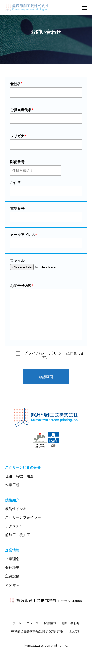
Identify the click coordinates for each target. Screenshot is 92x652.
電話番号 (17, 209)
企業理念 (12, 559)
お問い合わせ (70, 623)
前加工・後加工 (17, 535)
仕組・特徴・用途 (19, 476)
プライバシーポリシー (44, 353)
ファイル (17, 261)
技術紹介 (12, 500)
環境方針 (74, 631)
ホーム (16, 623)
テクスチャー (16, 526)
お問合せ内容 (21, 286)
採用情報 (50, 623)
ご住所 (15, 182)
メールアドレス (23, 235)
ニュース (33, 623)
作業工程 (12, 485)
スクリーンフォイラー (23, 517)
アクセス (12, 585)
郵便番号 (17, 162)
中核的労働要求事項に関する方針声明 (37, 631)
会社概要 (12, 567)
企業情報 (12, 550)
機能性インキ (16, 509)
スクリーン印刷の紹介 (23, 467)
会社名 (16, 84)
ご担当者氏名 (21, 110)
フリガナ (18, 136)
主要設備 (12, 576)
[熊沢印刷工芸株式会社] (46, 417)
